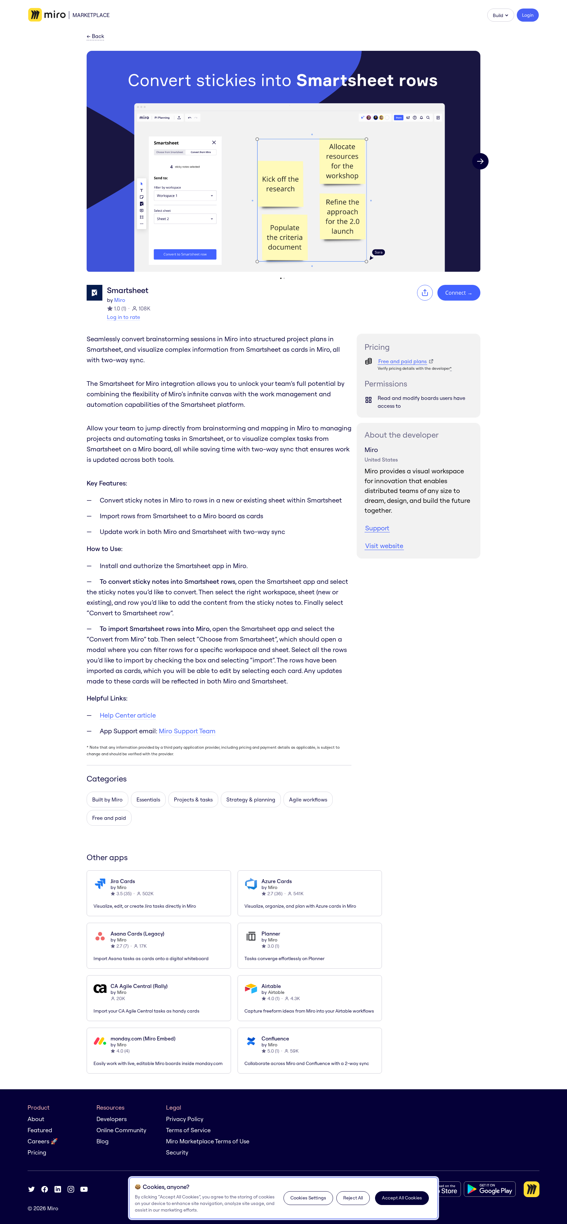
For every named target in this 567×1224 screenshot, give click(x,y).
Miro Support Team (187, 731)
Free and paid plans (402, 361)
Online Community (121, 1130)
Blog (102, 1141)
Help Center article (128, 715)
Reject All (353, 1198)
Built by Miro (107, 799)
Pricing (37, 1152)
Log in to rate (123, 317)
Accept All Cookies (402, 1198)
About (36, 1119)
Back (95, 36)
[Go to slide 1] (281, 278)
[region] (283, 1198)
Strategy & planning (250, 799)
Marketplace (91, 15)
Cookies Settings (308, 1198)
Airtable (276, 992)
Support (377, 528)
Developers (111, 1119)
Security (177, 1152)
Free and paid (109, 818)
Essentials (148, 799)
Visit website (384, 546)
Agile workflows (308, 799)
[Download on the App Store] (437, 1189)
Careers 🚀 (43, 1141)
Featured (40, 1130)
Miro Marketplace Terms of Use (207, 1141)
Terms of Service (188, 1130)
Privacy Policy (184, 1119)
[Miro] (47, 15)
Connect (458, 292)
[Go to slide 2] (284, 278)
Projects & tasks (193, 799)
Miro (119, 300)
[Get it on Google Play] (490, 1189)
